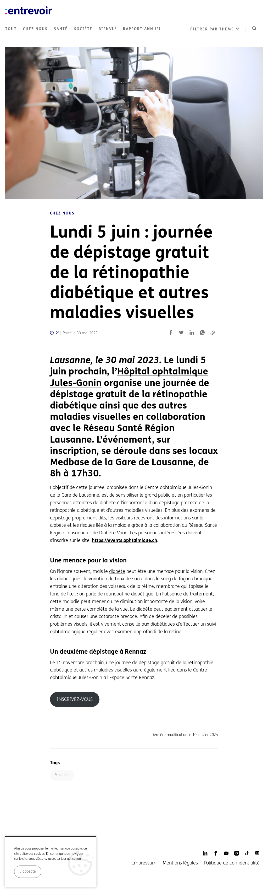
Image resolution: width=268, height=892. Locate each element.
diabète (117, 571)
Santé (61, 29)
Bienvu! (108, 29)
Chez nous (35, 29)
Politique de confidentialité (232, 863)
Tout (11, 29)
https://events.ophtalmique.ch (124, 540)
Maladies (62, 775)
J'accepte (28, 871)
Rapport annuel (142, 29)
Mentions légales (180, 863)
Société (83, 29)
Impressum (144, 863)
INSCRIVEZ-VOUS (75, 699)
